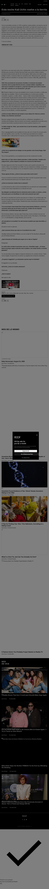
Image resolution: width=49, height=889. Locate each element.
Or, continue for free (26, 457)
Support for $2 (25, 451)
